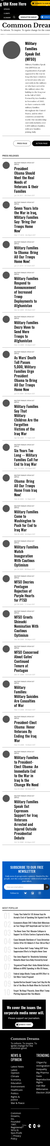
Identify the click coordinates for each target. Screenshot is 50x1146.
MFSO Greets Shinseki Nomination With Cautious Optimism (26, 626)
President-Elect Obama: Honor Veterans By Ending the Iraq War (25, 731)
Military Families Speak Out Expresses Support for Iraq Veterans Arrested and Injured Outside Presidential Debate (26, 820)
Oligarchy (41, 1141)
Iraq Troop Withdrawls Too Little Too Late (25, 894)
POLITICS (7, 22)
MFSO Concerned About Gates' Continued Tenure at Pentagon (26, 661)
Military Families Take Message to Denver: (26, 920)
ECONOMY (7, 18)
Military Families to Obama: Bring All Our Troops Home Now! (26, 254)
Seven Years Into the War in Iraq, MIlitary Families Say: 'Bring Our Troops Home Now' (26, 219)
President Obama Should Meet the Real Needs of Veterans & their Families (26, 180)
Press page (22, 143)
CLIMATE (7, 13)
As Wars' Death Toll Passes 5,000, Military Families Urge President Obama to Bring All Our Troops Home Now (25, 373)
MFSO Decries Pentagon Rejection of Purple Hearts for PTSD (24, 591)
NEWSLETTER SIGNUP (29, 17)
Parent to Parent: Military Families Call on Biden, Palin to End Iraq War (25, 864)
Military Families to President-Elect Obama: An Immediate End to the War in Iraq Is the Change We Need (26, 771)
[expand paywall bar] (47, 5)
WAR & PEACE (6, 33)
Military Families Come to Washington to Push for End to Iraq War (26, 521)
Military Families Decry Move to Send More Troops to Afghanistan (26, 331)
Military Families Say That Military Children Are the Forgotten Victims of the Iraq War (26, 419)
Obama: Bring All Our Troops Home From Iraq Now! (25, 487)
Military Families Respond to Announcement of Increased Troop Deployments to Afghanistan (26, 292)
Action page (42, 143)
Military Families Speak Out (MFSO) (24, 163)
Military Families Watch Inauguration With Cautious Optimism (26, 556)
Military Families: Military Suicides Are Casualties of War (26, 696)
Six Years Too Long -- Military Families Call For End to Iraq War (26, 457)
